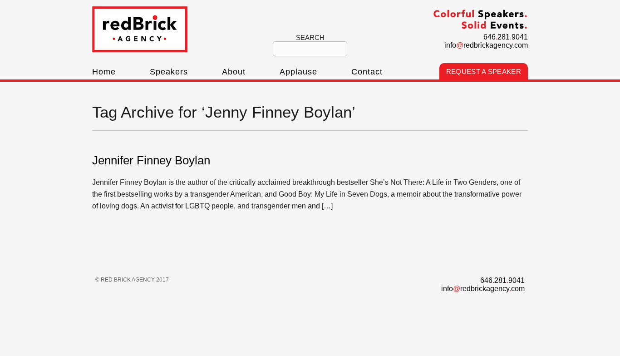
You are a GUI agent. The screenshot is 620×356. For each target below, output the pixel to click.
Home (104, 71)
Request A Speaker (483, 71)
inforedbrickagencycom (486, 45)
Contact (367, 71)
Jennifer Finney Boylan (151, 160)
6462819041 (505, 37)
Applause (298, 71)
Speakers (169, 71)
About (234, 71)
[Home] (139, 50)
